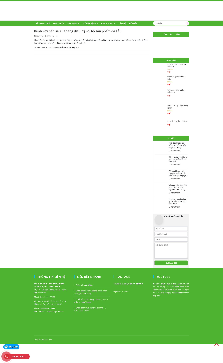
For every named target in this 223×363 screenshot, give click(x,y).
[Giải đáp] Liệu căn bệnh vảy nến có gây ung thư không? (177, 145)
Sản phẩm (72, 23)
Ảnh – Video (107, 23)
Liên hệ (122, 23)
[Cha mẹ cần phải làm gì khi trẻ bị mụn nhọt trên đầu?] (161, 202)
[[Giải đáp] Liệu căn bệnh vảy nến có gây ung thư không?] (161, 146)
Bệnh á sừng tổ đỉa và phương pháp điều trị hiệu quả (178, 159)
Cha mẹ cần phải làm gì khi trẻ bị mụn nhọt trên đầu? (178, 201)
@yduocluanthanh (121, 291)
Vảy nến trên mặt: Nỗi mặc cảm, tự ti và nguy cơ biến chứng (178, 187)
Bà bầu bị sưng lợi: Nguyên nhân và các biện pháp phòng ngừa (178, 173)
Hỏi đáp (133, 23)
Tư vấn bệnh (89, 23)
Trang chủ (44, 23)
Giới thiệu (58, 23)
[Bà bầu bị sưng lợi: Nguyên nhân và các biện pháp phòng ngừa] (161, 174)
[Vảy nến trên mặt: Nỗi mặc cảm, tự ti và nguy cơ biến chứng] (161, 188)
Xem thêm (175, 150)
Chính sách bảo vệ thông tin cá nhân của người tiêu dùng (90, 292)
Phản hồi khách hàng (84, 285)
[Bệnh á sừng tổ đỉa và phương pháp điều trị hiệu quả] (161, 160)
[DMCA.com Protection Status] (19, 353)
